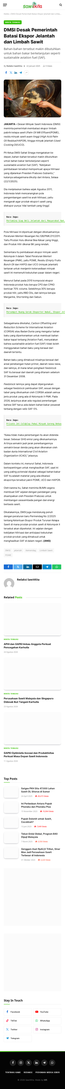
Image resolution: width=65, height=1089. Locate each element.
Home (6, 14)
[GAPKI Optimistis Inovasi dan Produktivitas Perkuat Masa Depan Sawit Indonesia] (32, 728)
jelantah (18, 550)
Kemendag (31, 550)
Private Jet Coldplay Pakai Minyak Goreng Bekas (33, 423)
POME (8, 555)
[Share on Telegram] (20, 72)
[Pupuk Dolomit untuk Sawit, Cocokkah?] (11, 822)
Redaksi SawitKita (14, 66)
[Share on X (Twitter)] (11, 72)
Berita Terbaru (12, 22)
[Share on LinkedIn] (15, 72)
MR (45, 1080)
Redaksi (28, 1072)
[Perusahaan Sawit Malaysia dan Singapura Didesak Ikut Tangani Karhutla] (32, 673)
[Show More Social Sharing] (26, 72)
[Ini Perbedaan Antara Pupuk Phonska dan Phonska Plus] (11, 807)
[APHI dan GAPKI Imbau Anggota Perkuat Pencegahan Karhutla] (32, 619)
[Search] (60, 5)
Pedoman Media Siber (48, 1072)
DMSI (7, 550)
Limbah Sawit (46, 550)
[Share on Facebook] (6, 72)
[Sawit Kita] (32, 5)
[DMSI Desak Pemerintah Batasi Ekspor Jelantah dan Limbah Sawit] (32, 98)
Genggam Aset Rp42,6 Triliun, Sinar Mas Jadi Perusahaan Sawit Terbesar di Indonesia (40, 852)
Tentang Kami (13, 1072)
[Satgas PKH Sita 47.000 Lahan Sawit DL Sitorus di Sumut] (11, 792)
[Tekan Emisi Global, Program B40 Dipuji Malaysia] (11, 837)
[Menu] (5, 5)
